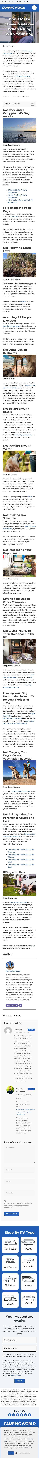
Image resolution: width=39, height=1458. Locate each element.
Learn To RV (10, 1015)
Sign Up (19, 1380)
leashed (23, 301)
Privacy (18, 1375)
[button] (22, 1453)
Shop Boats (27, 2)
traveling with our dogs (11, 326)
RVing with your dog (22, 76)
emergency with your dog (21, 791)
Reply (32, 1029)
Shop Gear (12, 2)
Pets (15, 1015)
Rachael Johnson (13, 971)
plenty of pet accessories (23, 435)
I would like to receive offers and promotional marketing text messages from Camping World (21, 1355)
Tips (19, 1015)
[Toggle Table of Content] (31, 104)
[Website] (20, 1005)
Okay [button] (11, 1453)
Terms (12, 1375)
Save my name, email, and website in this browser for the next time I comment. (18, 1206)
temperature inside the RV (12, 718)
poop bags (14, 216)
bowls (30, 497)
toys (30, 677)
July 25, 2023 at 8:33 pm (24, 1094)
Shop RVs (4, 2)
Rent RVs (19, 2)
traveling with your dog (18, 902)
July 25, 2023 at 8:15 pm (22, 1032)
